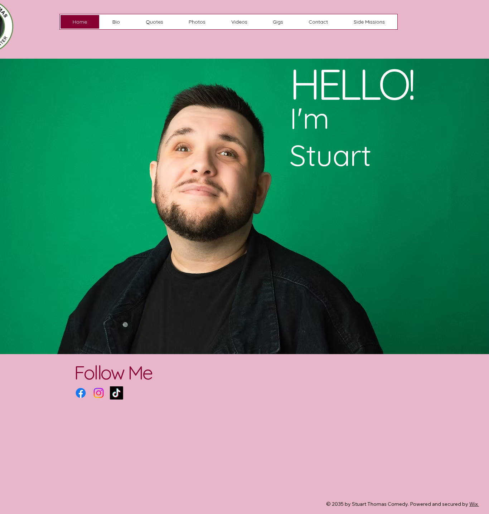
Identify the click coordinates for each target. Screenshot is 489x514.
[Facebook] (80, 393)
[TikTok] (116, 393)
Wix (473, 504)
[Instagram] (98, 393)
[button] (369, 21)
